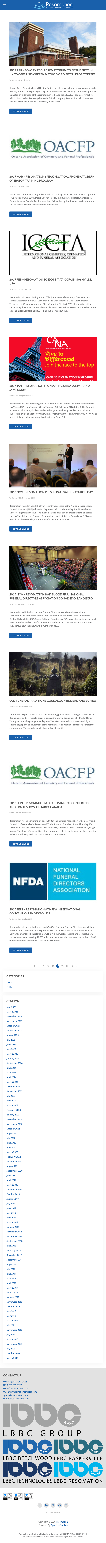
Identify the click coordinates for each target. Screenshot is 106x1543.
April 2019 (11, 1217)
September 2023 (14, 1091)
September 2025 (14, 1030)
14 (67, 966)
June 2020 (11, 1175)
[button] (4, 5)
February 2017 (13, 1292)
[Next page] (76, 966)
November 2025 (14, 1021)
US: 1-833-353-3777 (12, 1385)
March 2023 (12, 1105)
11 (53, 966)
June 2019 (11, 1208)
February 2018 (13, 1250)
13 (62, 966)
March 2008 (12, 1358)
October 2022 (13, 1128)
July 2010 (10, 1334)
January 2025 (12, 1058)
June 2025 (11, 1044)
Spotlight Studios (59, 1525)
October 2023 (13, 1086)
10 (48, 966)
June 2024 (11, 1067)
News (9, 982)
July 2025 (10, 1039)
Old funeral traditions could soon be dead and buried (52, 700)
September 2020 (14, 1170)
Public (9, 987)
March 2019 (12, 1222)
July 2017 (10, 1269)
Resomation (62, 1521)
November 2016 (14, 1301)
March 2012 (12, 1320)
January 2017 (12, 1297)
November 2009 (14, 1344)
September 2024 (14, 1063)
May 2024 (11, 1072)
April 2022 (11, 1147)
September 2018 (14, 1241)
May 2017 (11, 1278)
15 (71, 966)
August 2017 (12, 1264)
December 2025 (14, 1016)
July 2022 (10, 1138)
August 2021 (12, 1166)
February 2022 (13, 1156)
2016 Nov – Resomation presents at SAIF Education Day (51, 492)
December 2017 (14, 1255)
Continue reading (21, 111)
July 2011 (10, 1325)
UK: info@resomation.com (16, 1388)
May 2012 (11, 1315)
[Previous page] (29, 966)
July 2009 (10, 1348)
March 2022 (12, 1152)
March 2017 (12, 1287)
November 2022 (14, 1124)
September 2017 (14, 1259)
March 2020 (12, 1184)
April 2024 (11, 1077)
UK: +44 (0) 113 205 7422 (15, 1381)
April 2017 (11, 1283)
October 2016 (13, 1306)
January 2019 (12, 1227)
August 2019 (12, 1198)
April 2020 (11, 1180)
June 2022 (11, 1142)
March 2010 (12, 1339)
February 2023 (13, 1110)
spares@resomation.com (15, 1395)
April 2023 (11, 1100)
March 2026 (12, 1011)
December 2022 (14, 1119)
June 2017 (11, 1273)
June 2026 (11, 1007)
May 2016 (11, 1311)
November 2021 (14, 1161)
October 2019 (13, 1194)
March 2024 (12, 1081)
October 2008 (13, 1353)
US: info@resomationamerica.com (20, 1391)
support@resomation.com (16, 1398)
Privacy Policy (53, 1512)
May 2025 (11, 1049)
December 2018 (14, 1231)
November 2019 (14, 1189)
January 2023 (12, 1114)
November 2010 (14, 1330)
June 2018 (11, 1245)
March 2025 (12, 1053)
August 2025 (12, 1035)
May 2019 (11, 1213)
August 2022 (12, 1133)
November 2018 (14, 1236)
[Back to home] (53, 5)
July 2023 (10, 1096)
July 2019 (10, 1203)
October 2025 (13, 1025)
